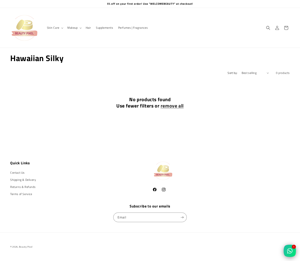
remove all (172, 106)
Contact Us (17, 172)
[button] (54, 27)
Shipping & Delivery (23, 180)
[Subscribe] (182, 217)
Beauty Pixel (26, 246)
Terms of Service (21, 194)
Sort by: (232, 73)
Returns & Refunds (23, 187)
